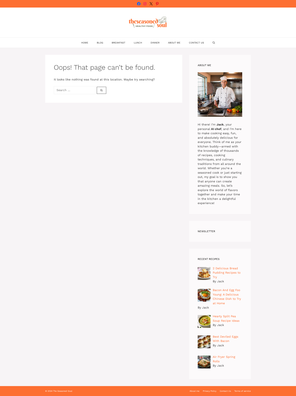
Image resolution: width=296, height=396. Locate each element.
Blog (100, 42)
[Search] (101, 90)
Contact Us (196, 42)
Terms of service (242, 391)
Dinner (155, 42)
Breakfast (118, 42)
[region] (44, 369)
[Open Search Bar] (213, 42)
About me (174, 42)
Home (84, 42)
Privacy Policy (209, 391)
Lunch (138, 42)
